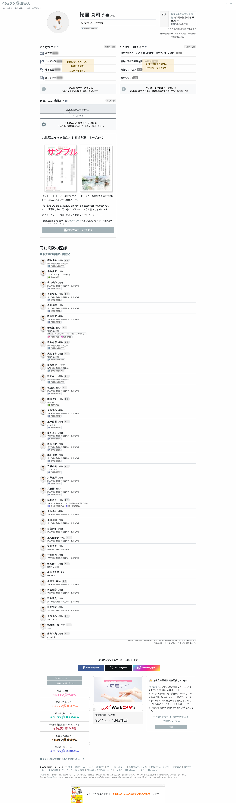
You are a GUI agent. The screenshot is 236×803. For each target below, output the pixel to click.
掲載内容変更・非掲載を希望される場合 (178, 35)
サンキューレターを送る (80, 229)
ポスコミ (73, 220)
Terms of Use (51, 777)
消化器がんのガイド (65, 747)
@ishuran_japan (148, 667)
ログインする (229, 3)
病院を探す (7, 8)
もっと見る (78, 115)
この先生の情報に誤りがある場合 (182, 29)
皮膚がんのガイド (64, 735)
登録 (171, 727)
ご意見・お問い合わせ (64, 683)
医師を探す (19, 8)
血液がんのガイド (64, 702)
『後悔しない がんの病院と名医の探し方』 (131, 794)
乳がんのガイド (64, 690)
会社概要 (68, 767)
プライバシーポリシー (116, 767)
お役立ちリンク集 (171, 720)
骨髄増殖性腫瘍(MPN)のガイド (64, 724)
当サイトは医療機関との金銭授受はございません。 (64, 759)
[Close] (163, 785)
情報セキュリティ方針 (160, 767)
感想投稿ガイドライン (138, 767)
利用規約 (153, 686)
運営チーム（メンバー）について (89, 767)
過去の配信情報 (161, 716)
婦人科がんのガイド (65, 713)
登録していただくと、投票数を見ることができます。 (77, 66)
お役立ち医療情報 (34, 8)
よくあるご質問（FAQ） (125, 770)
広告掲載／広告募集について (99, 770)
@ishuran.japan (92, 667)
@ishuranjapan (120, 667)
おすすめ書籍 (179, 716)
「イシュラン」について (64, 678)
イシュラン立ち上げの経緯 (72, 770)
